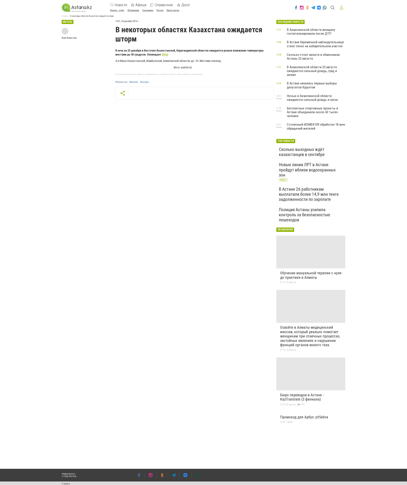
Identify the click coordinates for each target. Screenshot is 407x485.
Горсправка (147, 10)
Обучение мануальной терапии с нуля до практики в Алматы (310, 275)
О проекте (66, 484)
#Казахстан (121, 82)
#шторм (144, 82)
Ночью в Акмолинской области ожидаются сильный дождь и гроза (312, 98)
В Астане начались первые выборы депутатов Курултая (312, 85)
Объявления (133, 10)
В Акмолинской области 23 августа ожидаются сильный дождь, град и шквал (312, 71)
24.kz (165, 54)
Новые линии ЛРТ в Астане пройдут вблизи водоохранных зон (307, 169)
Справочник (164, 5)
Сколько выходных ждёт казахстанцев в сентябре (302, 152)
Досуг (185, 5)
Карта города (173, 10)
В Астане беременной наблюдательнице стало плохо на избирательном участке (315, 44)
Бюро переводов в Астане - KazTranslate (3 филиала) (302, 397)
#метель (133, 82)
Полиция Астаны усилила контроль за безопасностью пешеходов (304, 214)
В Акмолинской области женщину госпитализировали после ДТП (311, 31)
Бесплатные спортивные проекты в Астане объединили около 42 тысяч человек (312, 112)
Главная (65, 16)
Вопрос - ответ (117, 10)
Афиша (140, 5)
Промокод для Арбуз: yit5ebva (304, 417)
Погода (159, 10)
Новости (121, 5)
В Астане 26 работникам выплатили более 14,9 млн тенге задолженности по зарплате (309, 194)
